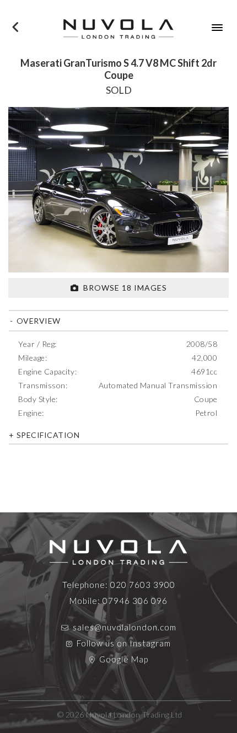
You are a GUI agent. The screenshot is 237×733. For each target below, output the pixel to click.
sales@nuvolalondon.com (124, 627)
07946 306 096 (135, 601)
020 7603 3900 (142, 585)
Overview (37, 321)
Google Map (123, 659)
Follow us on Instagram (124, 643)
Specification (46, 435)
